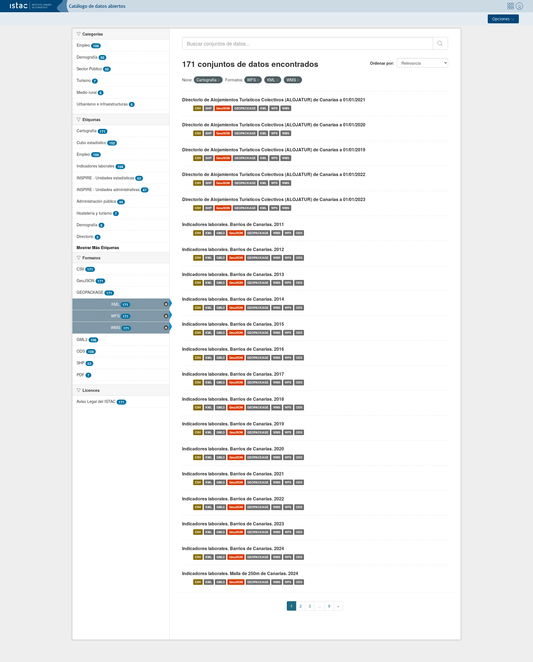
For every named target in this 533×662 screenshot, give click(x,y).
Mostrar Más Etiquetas (98, 247)
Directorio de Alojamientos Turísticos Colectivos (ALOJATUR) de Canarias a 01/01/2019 (273, 149)
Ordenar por (381, 63)
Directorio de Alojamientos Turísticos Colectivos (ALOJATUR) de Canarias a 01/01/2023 (273, 199)
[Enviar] (440, 43)
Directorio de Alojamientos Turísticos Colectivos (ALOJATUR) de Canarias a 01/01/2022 (273, 174)
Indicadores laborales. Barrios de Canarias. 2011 (233, 224)
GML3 (221, 233)
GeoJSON (223, 108)
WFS (274, 108)
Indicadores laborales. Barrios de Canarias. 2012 (233, 249)
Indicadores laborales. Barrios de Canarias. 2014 (233, 299)
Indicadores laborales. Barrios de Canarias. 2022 (233, 498)
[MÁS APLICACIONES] (510, 6)
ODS (299, 233)
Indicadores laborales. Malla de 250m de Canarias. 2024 (240, 573)
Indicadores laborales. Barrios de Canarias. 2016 (233, 349)
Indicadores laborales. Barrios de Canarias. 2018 (233, 399)
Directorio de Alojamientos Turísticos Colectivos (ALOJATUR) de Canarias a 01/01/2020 (273, 124)
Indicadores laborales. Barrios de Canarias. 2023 (233, 523)
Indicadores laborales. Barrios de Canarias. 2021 (233, 473)
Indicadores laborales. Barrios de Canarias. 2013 (233, 274)
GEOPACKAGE (245, 108)
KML (263, 108)
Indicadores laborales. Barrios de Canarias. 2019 (233, 423)
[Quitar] (219, 80)
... (319, 606)
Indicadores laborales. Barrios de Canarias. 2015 (233, 324)
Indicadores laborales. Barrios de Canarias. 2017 (233, 374)
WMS (285, 108)
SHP (208, 108)
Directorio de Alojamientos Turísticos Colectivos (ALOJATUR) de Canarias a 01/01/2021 (273, 99)
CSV (198, 108)
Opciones (501, 18)
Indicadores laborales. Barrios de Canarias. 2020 (233, 448)
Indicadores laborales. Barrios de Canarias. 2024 (233, 548)
